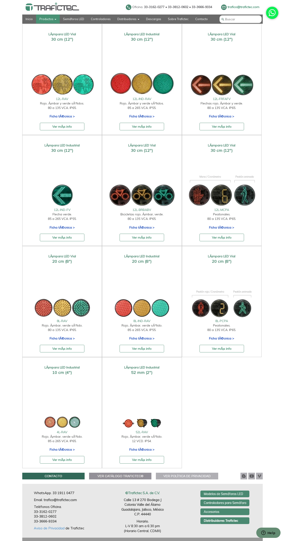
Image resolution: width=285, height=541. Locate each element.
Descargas (153, 19)
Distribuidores (127, 19)
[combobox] (241, 19)
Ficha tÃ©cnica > (62, 116)
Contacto (201, 19)
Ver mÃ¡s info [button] (62, 127)
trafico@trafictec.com (243, 7)
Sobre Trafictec (178, 19)
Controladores (101, 19)
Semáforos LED (73, 19)
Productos (46, 19)
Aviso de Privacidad (49, 528)
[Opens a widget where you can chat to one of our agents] (268, 533)
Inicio (29, 19)
